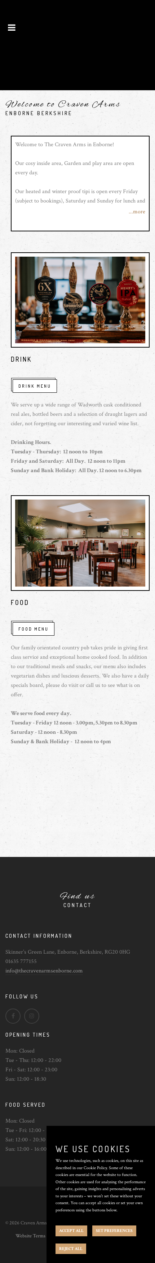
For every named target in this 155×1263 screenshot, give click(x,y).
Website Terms (30, 1236)
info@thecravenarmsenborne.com (44, 971)
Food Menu (33, 629)
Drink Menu (34, 386)
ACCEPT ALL (71, 1230)
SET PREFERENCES (114, 1230)
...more (137, 211)
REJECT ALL (71, 1248)
